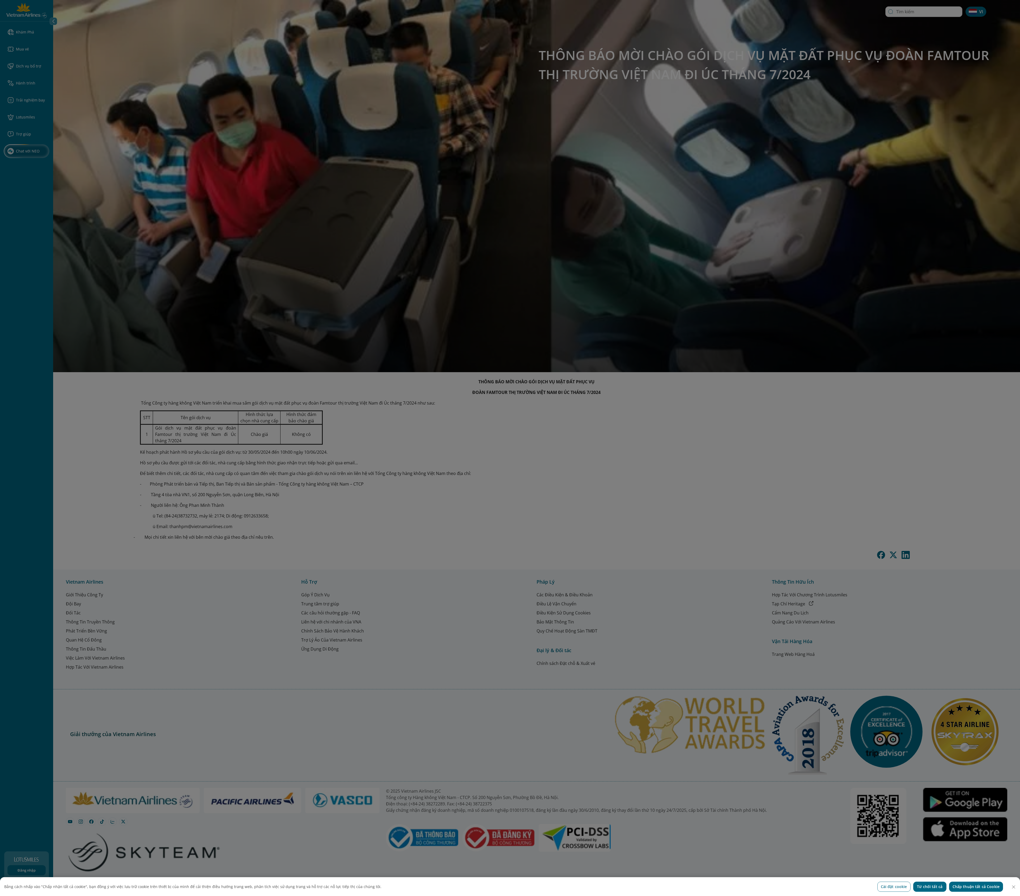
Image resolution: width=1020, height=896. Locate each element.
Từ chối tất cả (929, 886)
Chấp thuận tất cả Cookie (976, 886)
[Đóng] (1014, 887)
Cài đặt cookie (894, 886)
